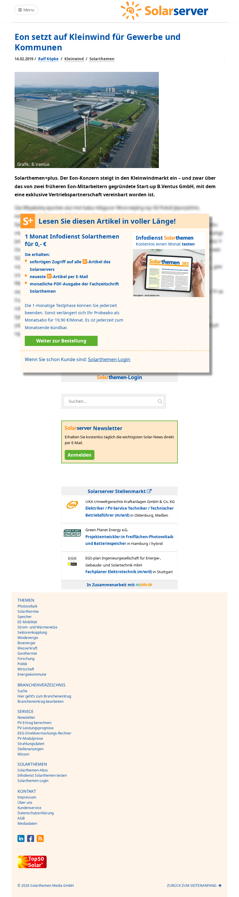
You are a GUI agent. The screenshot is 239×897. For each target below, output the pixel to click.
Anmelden (80, 455)
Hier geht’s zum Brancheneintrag (44, 696)
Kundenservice (29, 807)
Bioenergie (26, 642)
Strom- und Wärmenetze (37, 627)
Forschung (25, 658)
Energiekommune (31, 674)
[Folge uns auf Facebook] (30, 840)
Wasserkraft (27, 648)
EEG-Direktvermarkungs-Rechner (44, 733)
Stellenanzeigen (30, 748)
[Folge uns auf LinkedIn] (20, 840)
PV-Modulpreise (30, 738)
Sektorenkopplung (32, 632)
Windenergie (27, 637)
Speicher (24, 616)
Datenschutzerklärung (35, 813)
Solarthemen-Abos (32, 770)
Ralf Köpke (48, 58)
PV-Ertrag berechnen (34, 722)
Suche (22, 690)
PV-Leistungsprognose (35, 727)
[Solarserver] (164, 10)
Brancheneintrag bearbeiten (40, 701)
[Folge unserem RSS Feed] (40, 840)
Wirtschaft (25, 669)
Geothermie (27, 653)
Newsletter (26, 717)
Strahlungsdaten (30, 743)
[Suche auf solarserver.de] (160, 401)
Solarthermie (28, 611)
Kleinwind (74, 58)
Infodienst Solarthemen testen (42, 775)
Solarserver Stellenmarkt (117, 491)
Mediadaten (27, 823)
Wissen (23, 754)
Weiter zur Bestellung (61, 341)
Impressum (26, 797)
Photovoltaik (27, 606)
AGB (21, 818)
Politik (22, 663)
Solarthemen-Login (109, 359)
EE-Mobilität (27, 621)
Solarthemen (102, 58)
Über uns (24, 802)
